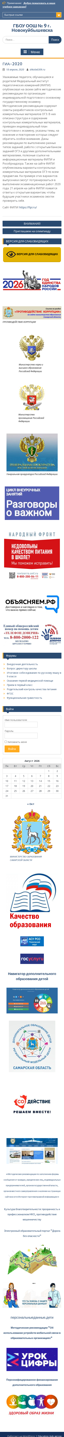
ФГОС (10, 693)
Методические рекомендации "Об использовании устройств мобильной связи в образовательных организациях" (32, 1333)
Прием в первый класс (20, 685)
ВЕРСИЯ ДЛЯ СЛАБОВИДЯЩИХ (37, 254)
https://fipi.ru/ (28, 207)
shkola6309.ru (37, 69)
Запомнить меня (17, 742)
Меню (35, 52)
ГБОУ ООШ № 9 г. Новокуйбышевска (32, 28)
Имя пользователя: (16, 720)
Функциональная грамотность (24, 697)
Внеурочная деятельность (22, 664)
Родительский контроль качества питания (31, 689)
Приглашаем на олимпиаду (32, 231)
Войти (12, 749)
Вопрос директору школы (22, 668)
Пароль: (9, 731)
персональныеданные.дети (32, 1317)
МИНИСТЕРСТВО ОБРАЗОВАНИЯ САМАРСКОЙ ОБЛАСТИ (26, 858)
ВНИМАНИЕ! (32, 224)
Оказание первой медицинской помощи (30, 680)
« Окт (30, 804)
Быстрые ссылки (13, 14)
